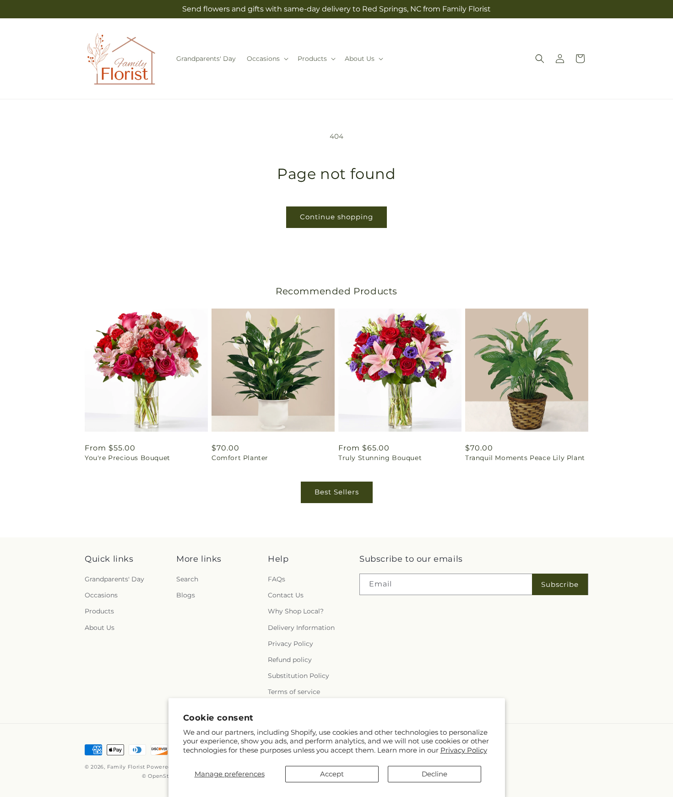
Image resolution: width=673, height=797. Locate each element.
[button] (266, 58)
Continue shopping (336, 216)
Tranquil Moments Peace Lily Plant (525, 458)
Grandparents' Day (114, 579)
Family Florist (126, 767)
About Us (99, 628)
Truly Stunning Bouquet (380, 458)
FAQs (276, 579)
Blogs (185, 595)
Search (187, 579)
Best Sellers (337, 492)
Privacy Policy (463, 750)
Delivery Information (301, 628)
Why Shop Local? (296, 611)
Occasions (101, 595)
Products (99, 611)
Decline (434, 774)
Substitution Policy (298, 676)
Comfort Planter (240, 458)
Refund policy (290, 660)
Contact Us (286, 595)
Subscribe (560, 584)
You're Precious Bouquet (127, 458)
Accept (332, 774)
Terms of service (294, 692)
